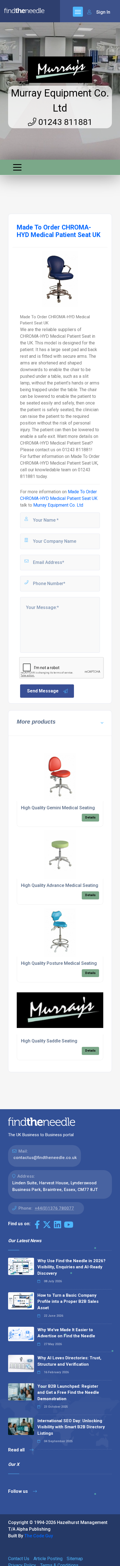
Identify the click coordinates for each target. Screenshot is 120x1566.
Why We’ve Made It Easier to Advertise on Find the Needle (66, 1333)
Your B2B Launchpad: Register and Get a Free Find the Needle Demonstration (68, 1392)
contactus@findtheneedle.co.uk (45, 1157)
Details (90, 817)
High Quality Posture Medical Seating (59, 963)
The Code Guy (38, 1535)
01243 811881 (64, 122)
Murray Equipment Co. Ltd (58, 505)
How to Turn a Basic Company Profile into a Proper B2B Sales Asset (68, 1301)
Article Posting (48, 1558)
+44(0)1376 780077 (54, 1208)
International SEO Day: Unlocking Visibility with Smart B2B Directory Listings (71, 1427)
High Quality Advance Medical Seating (59, 885)
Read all (17, 1449)
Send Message (43, 691)
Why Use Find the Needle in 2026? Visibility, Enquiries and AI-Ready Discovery (71, 1267)
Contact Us (18, 1558)
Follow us (18, 1491)
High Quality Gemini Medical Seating (58, 807)
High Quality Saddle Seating (49, 1041)
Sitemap (75, 1558)
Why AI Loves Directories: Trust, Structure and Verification (69, 1361)
